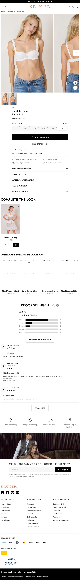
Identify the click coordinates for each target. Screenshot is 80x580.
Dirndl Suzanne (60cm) (69, 291)
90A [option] (52, 128)
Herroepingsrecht (42, 576)
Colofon (3, 576)
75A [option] (25, 128)
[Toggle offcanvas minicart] (77, 7)
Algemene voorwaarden (15, 576)
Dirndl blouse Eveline (50, 291)
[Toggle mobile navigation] (2, 6)
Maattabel (30, 514)
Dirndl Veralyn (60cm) (10, 291)
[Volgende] (76, 53)
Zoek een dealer (32, 517)
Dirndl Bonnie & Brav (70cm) (30, 291)
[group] (40, 127)
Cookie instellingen (32, 523)
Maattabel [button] (65, 124)
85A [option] (43, 128)
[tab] (40, 168)
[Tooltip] (57, 305)
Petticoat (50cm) (10, 238)
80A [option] (34, 128)
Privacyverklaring (30, 576)
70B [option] (62, 128)
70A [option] (16, 128)
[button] (17, 207)
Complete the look (40, 144)
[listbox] (40, 128)
